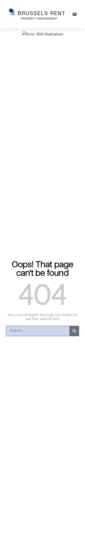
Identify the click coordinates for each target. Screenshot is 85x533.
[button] (74, 14)
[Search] (74, 331)
